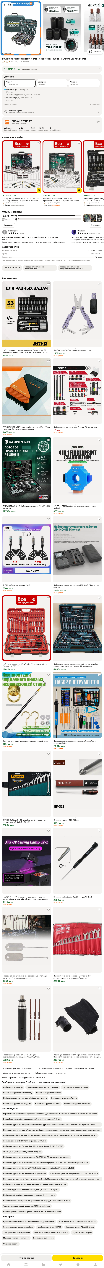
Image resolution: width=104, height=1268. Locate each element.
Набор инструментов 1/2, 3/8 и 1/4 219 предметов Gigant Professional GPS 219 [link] (26, 665)
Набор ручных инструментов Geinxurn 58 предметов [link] (75, 427)
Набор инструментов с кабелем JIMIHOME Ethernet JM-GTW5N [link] (76, 586)
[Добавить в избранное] (94, 5)
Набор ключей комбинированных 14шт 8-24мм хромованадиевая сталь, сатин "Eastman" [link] (72, 977)
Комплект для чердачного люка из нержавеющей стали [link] (25, 741)
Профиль (95, 1264)
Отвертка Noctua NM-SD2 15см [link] (66, 820)
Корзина (78, 1264)
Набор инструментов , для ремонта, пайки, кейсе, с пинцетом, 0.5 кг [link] (74, 742)
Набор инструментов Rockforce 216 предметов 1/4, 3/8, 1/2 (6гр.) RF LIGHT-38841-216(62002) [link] (62, 199)
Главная (8, 1264)
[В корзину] (39, 190)
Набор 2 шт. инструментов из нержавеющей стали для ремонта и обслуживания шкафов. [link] (25, 977)
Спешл (26, 1264)
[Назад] (4, 5)
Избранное (60, 1264)
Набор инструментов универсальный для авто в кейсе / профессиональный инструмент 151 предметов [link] (76, 665)
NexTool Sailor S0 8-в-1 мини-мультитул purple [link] (72, 350)
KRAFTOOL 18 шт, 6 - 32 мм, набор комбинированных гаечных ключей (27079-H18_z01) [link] (24, 821)
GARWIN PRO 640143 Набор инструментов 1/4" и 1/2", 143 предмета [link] (26, 507)
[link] (13, 1087)
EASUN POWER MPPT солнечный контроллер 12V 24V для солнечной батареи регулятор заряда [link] (26, 428)
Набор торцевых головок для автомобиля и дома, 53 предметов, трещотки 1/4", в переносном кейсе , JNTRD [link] (25, 351)
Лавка (43, 1264)
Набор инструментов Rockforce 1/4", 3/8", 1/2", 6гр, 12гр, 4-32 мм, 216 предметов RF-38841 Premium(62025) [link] (21, 199)
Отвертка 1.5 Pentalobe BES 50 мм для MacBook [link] (72, 897)
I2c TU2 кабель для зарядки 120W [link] (16, 585)
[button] (52, 69)
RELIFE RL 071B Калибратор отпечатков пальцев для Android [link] (74, 507)
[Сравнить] (89, 5)
